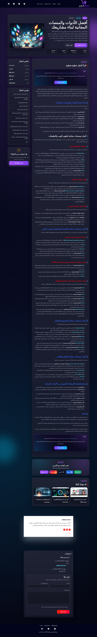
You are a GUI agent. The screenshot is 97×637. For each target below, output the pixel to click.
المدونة (58, 3)
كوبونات (54, 3)
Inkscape (82, 248)
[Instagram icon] (67, 530)
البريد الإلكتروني (44, 583)
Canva (82, 253)
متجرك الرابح (42, 632)
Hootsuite (77, 343)
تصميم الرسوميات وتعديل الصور (21, 118)
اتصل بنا (41, 625)
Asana (82, 294)
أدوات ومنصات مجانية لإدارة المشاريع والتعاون (19, 126)
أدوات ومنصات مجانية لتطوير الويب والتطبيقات (21, 98)
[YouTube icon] (64, 530)
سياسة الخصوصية (47, 625)
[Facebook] (8, 3)
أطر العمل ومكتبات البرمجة (22, 109)
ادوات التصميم (47, 3)
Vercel (82, 166)
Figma (82, 265)
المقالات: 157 (69, 533)
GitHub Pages (80, 153)
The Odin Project (80, 374)
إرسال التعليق (63, 611)
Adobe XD (81, 271)
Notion (82, 303)
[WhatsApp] (24, 3)
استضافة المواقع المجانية (23, 102)
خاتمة (27, 141)
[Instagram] (14, 3)
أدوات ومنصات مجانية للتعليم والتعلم (21, 133)
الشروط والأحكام (54, 625)
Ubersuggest (81, 347)
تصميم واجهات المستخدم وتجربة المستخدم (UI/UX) (19, 122)
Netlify (82, 159)
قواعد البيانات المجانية (23, 106)
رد (55, 560)
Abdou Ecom (61, 565)
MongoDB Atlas (80, 186)
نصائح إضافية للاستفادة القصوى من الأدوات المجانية (19, 137)
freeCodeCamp (80, 370)
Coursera (71, 363)
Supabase (81, 197)
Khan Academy (80, 363)
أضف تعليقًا (67, 590)
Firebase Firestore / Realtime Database (74, 190)
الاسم (68, 583)
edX (75, 363)
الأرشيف (84, 18)
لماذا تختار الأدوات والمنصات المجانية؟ (20, 94)
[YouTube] (19, 3)
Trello (82, 287)
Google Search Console (78, 332)
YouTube (82, 376)
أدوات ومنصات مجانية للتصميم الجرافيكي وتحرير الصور (20, 113)
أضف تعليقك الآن (19, 163)
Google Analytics (80, 328)
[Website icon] (70, 530)
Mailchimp (81, 336)
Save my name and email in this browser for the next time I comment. (54, 607)
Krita (83, 244)
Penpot (82, 276)
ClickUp (82, 298)
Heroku (82, 170)
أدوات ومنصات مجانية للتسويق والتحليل (20, 130)
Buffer (82, 343)
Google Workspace (79, 309)
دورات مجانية (40, 3)
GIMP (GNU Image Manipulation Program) (74, 240)
